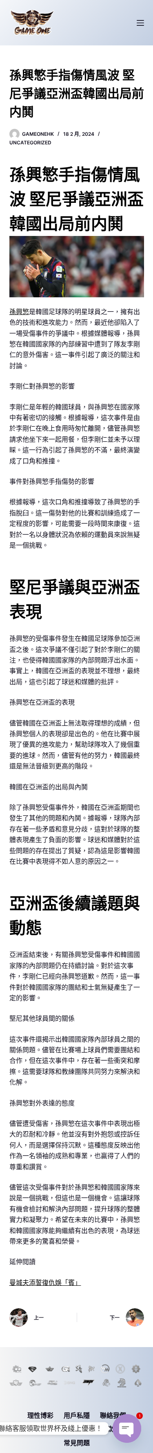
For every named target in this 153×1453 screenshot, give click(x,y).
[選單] (140, 23)
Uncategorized (30, 142)
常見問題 (77, 1443)
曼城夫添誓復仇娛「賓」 (45, 1282)
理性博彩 (40, 1415)
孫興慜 (19, 312)
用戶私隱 (77, 1415)
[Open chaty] (127, 1428)
